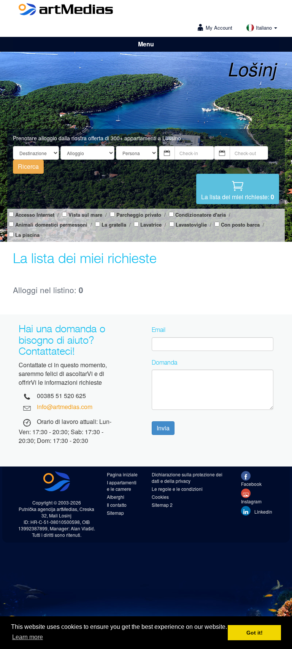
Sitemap (115, 512)
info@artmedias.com (64, 407)
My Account (219, 27)
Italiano (264, 27)
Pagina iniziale (122, 474)
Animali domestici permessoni (51, 224)
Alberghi (115, 496)
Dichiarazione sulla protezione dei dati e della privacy (187, 477)
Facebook (251, 484)
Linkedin (262, 511)
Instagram (251, 501)
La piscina (27, 235)
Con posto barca (240, 224)
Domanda (164, 362)
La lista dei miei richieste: (237, 196)
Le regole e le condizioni (177, 489)
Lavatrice (151, 224)
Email (158, 329)
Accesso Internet (34, 214)
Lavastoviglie (191, 224)
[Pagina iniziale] (66, 10)
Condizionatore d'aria (200, 214)
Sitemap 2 (162, 504)
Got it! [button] (254, 633)
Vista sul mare (85, 214)
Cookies (160, 496)
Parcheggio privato (138, 214)
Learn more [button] (27, 637)
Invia (163, 428)
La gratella (114, 224)
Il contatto (117, 504)
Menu (146, 44)
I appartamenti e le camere (121, 485)
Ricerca (28, 166)
